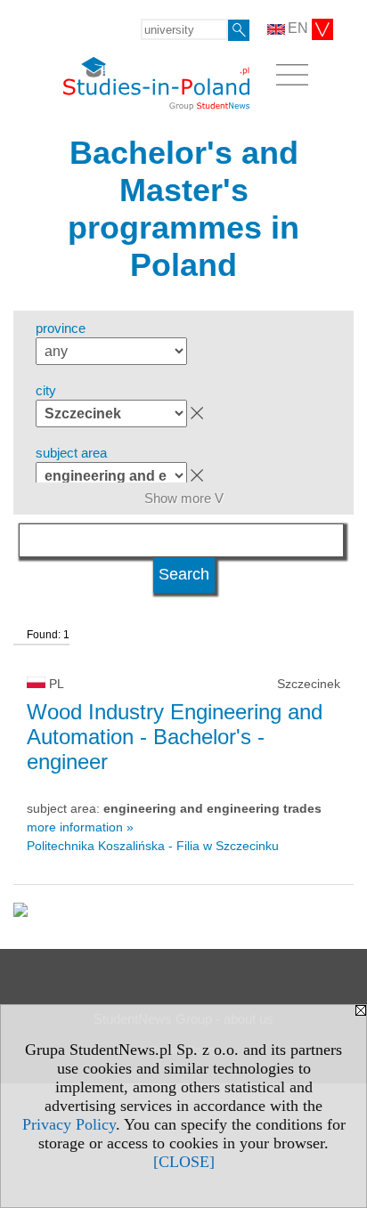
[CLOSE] (184, 1162)
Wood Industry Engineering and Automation (174, 737)
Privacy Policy (69, 1124)
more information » (80, 827)
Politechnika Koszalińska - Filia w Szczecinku (153, 846)
